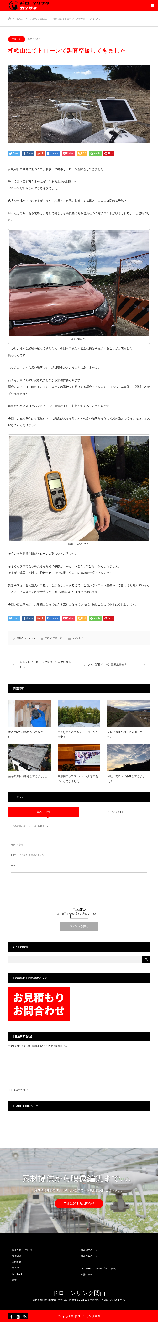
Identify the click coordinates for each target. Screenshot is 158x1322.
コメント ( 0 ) (43, 812)
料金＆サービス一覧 (22, 1250)
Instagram (18, 1316)
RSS (24, 1316)
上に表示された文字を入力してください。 (79, 913)
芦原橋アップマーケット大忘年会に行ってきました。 (78, 779)
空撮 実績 (86, 1274)
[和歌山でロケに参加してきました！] (128, 757)
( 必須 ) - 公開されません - (28, 855)
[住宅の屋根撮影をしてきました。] (29, 757)
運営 (14, 1280)
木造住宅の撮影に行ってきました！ (27, 734)
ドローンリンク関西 (79, 1293)
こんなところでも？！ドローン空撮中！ (78, 734)
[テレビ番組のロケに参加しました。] (128, 713)
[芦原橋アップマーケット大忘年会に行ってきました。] (79, 757)
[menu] (152, 5)
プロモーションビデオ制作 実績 (98, 1268)
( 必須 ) (17, 845)
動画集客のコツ (89, 1256)
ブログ (48, 638)
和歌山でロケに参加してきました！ (126, 779)
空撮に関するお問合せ (79, 1203)
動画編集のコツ (89, 1250)
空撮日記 (16, 39)
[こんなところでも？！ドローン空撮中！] (79, 713)
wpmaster (30, 638)
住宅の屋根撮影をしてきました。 (28, 776)
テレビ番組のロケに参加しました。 (126, 734)
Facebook (17, 1274)
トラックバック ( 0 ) (114, 812)
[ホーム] (9, 12)
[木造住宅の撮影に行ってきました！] (29, 713)
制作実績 (16, 1256)
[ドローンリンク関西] (28, 5)
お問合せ (16, 1262)
